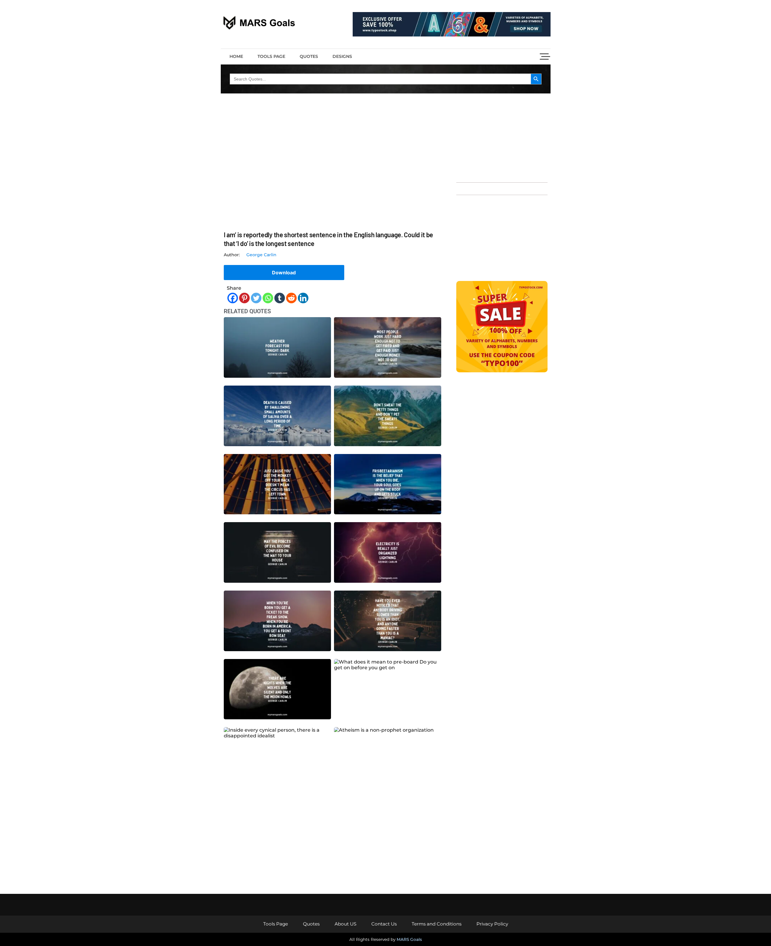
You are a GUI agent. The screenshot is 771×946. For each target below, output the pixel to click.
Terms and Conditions (436, 924)
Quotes (309, 56)
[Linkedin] (303, 298)
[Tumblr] (279, 298)
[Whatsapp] (268, 298)
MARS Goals (409, 939)
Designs (342, 56)
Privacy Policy (492, 924)
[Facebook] (232, 298)
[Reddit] (291, 298)
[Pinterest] (244, 298)
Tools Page (271, 56)
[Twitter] (256, 298)
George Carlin (261, 254)
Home (236, 56)
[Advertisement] (502, 137)
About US (345, 924)
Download (284, 273)
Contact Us (384, 924)
